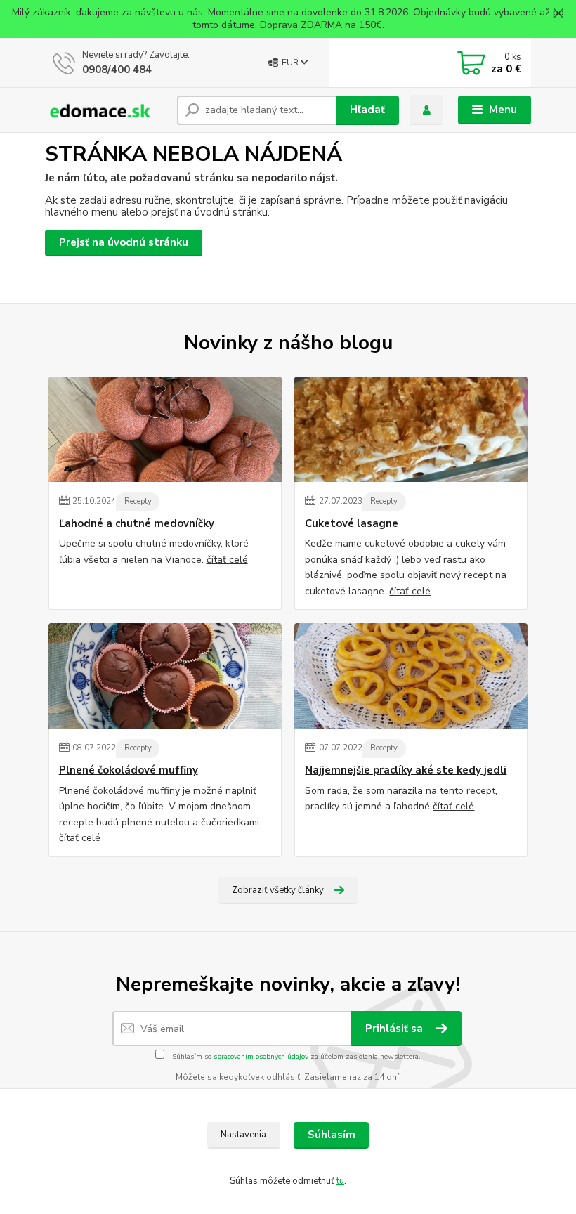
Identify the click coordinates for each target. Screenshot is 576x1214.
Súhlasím (331, 1135)
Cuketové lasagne (351, 524)
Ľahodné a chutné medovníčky (136, 524)
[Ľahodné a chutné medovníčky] (165, 429)
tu (340, 1181)
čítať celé (227, 559)
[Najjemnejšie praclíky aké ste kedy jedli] (411, 676)
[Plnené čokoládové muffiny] (165, 676)
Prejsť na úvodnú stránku (123, 242)
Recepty (138, 501)
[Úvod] (105, 110)
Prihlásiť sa (395, 1029)
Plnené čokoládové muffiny (128, 770)
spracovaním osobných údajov (261, 1057)
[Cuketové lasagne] (411, 429)
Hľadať (367, 110)
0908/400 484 (117, 70)
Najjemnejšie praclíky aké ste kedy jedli (405, 770)
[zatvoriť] (558, 14)
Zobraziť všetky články (278, 890)
